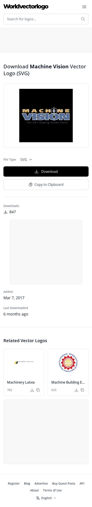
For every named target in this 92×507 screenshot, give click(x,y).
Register (14, 483)
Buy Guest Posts (63, 483)
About (34, 490)
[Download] (32, 390)
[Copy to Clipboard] (38, 390)
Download (49, 171)
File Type (9, 159)
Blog (27, 483)
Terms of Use (52, 490)
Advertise (41, 483)
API (82, 483)
